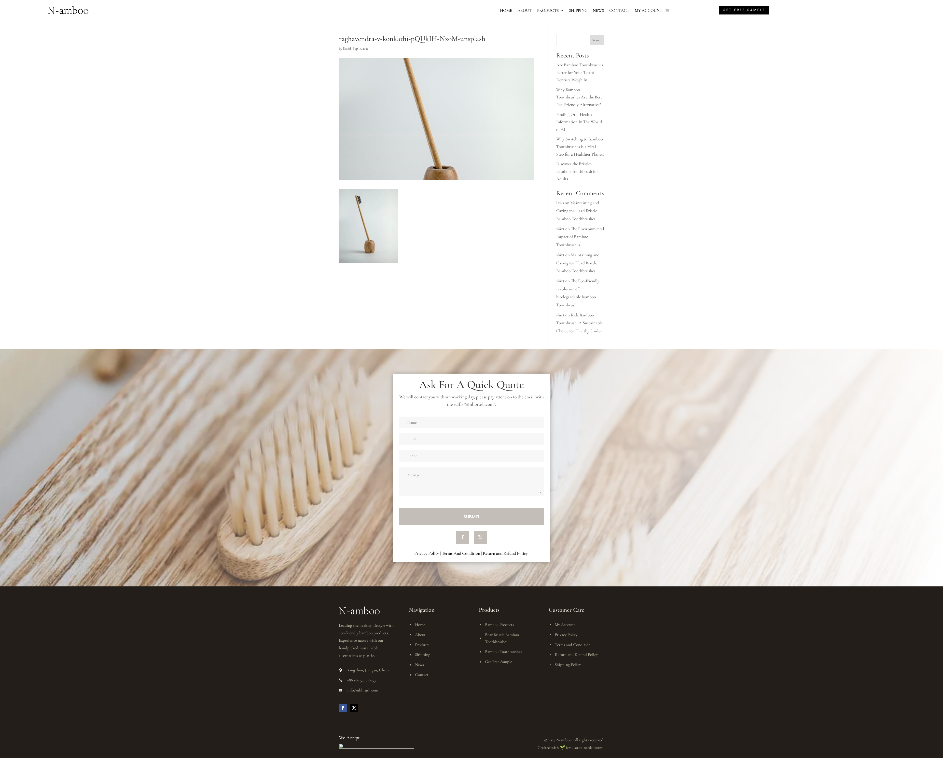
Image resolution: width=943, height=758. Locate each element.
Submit (471, 517)
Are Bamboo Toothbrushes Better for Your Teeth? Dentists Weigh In (579, 72)
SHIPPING (578, 10)
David (347, 48)
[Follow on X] (480, 537)
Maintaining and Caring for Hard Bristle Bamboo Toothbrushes (577, 210)
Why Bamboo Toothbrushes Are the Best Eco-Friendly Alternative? (579, 97)
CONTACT (619, 10)
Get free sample (744, 9)
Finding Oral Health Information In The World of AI (579, 122)
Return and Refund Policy (506, 553)
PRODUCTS (548, 10)
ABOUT (524, 10)
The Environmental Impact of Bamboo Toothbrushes (580, 236)
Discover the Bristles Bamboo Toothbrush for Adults (577, 171)
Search (596, 40)
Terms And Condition (461, 553)
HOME (506, 10)
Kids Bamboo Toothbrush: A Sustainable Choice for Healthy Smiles (579, 323)
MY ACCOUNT (648, 10)
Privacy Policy (426, 553)
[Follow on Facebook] (462, 537)
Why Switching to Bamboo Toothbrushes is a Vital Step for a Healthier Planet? (580, 146)
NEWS (598, 10)
